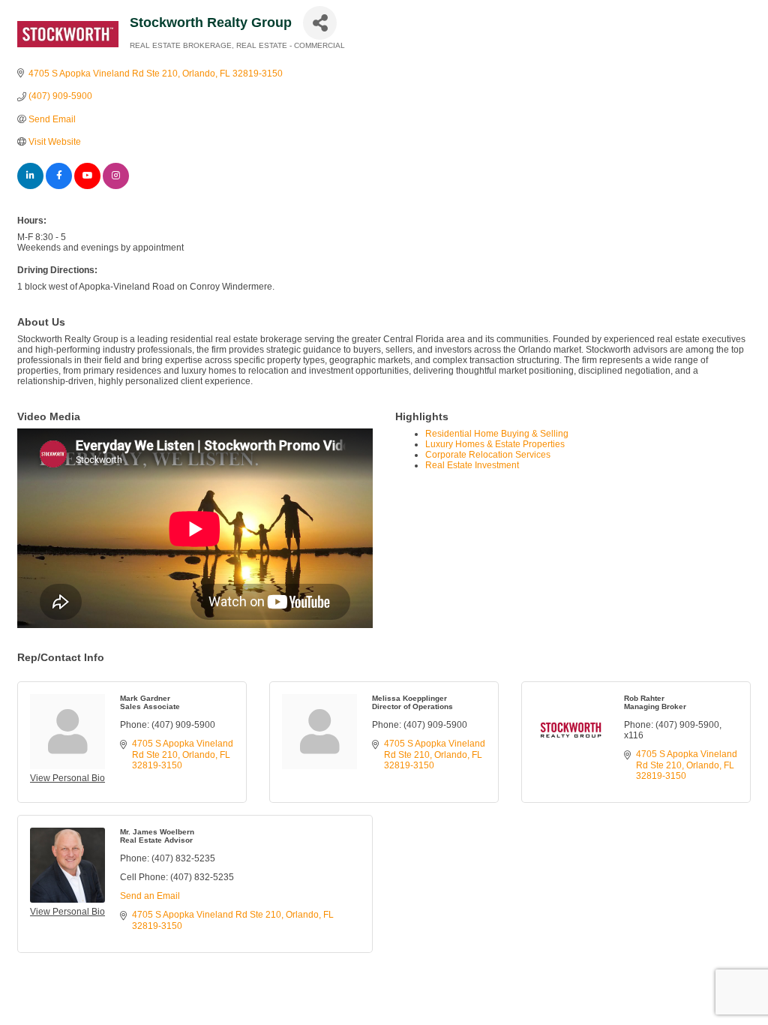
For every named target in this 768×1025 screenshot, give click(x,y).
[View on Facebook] (59, 186)
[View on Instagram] (116, 186)
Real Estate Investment (472, 465)
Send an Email (150, 896)
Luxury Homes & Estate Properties (495, 444)
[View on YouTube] (87, 186)
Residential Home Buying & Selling (496, 433)
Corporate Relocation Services (487, 454)
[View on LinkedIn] (30, 186)
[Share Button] (320, 23)
